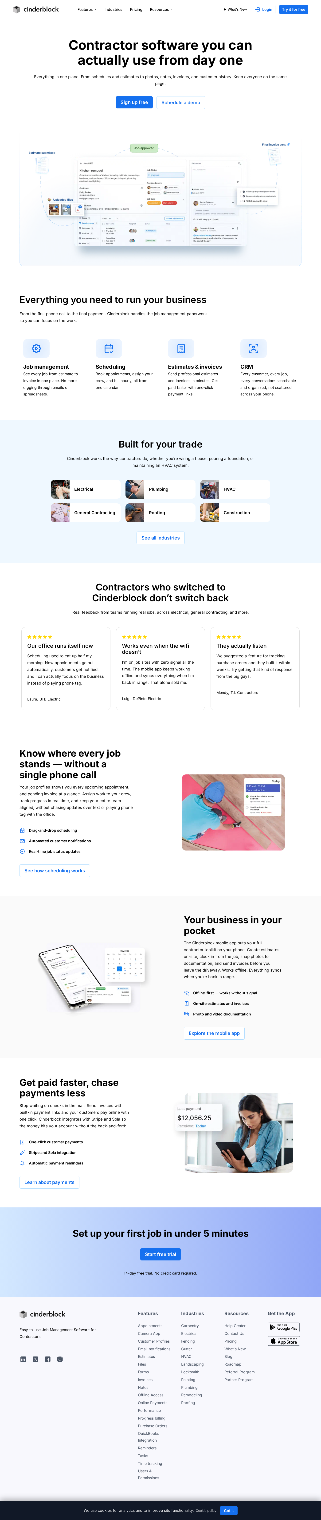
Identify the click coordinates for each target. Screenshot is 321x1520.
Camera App (149, 1333)
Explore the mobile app (214, 1033)
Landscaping (192, 1364)
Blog (228, 1356)
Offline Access (150, 1395)
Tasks (143, 1455)
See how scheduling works (54, 870)
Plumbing (189, 1387)
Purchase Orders (152, 1426)
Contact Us (234, 1333)
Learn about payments (49, 1182)
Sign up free (134, 102)
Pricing (230, 1341)
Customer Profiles (154, 1341)
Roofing (188, 1402)
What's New (237, 9)
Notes (143, 1387)
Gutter (186, 1349)
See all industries (160, 538)
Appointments (150, 1325)
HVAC (186, 1356)
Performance (149, 1410)
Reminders (147, 1448)
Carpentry (190, 1325)
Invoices (145, 1379)
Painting (188, 1379)
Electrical (189, 1333)
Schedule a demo (180, 102)
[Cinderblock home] (36, 9)
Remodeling (191, 1395)
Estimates (146, 1356)
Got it (229, 1510)
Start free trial (160, 1254)
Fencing (188, 1341)
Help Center (235, 1325)
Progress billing (151, 1418)
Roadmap (232, 1364)
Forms (143, 1372)
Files (142, 1364)
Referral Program (239, 1372)
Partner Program (239, 1379)
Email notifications (154, 1349)
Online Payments (152, 1402)
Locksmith (190, 1372)
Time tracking (150, 1463)
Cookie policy (206, 1510)
